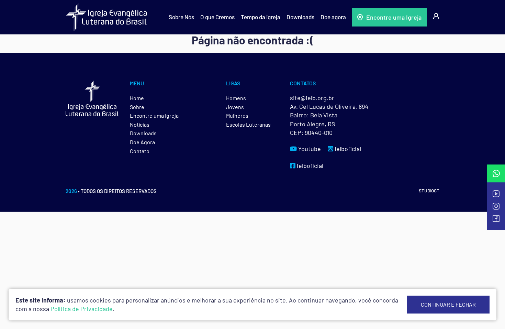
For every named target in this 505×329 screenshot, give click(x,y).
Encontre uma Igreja (394, 17)
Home (137, 98)
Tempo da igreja (260, 16)
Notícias (139, 124)
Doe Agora (142, 142)
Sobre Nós (181, 16)
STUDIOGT (429, 190)
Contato (139, 151)
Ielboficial (347, 148)
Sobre (137, 107)
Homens (236, 98)
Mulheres (237, 115)
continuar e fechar (448, 304)
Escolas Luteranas (248, 124)
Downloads (300, 16)
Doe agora (333, 16)
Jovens (235, 107)
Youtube (309, 148)
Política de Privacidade (81, 308)
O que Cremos (217, 16)
